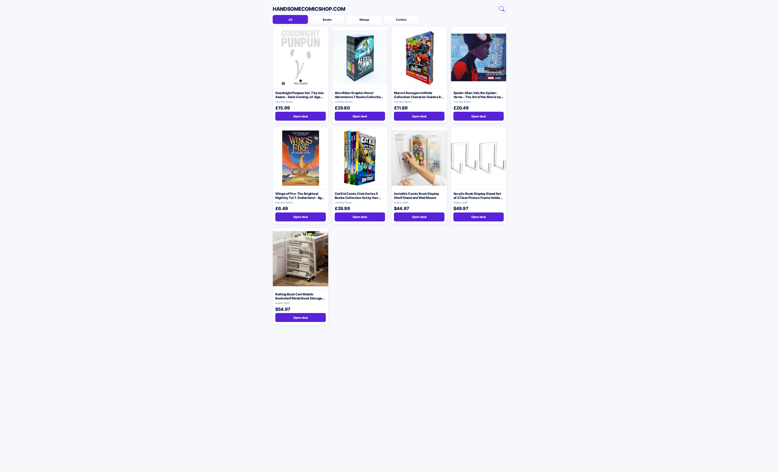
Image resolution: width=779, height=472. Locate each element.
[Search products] (501, 8)
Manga (364, 19)
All (290, 19)
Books (327, 19)
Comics (401, 19)
